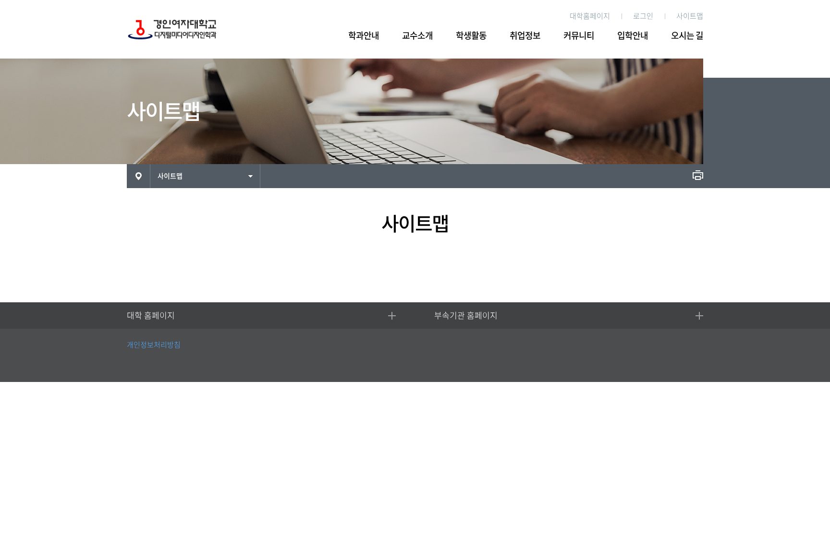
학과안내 (363, 35)
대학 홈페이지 (151, 315)
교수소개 (417, 35)
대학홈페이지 (590, 16)
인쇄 (698, 175)
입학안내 (632, 35)
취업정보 (525, 35)
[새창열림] (687, 356)
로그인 (643, 16)
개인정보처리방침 (154, 344)
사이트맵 (689, 16)
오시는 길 (687, 35)
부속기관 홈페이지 (466, 315)
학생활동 (471, 35)
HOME (138, 176)
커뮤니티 (578, 35)
